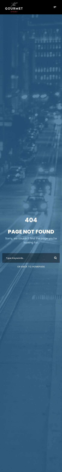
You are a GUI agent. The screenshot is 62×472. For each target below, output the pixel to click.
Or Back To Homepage (31, 266)
